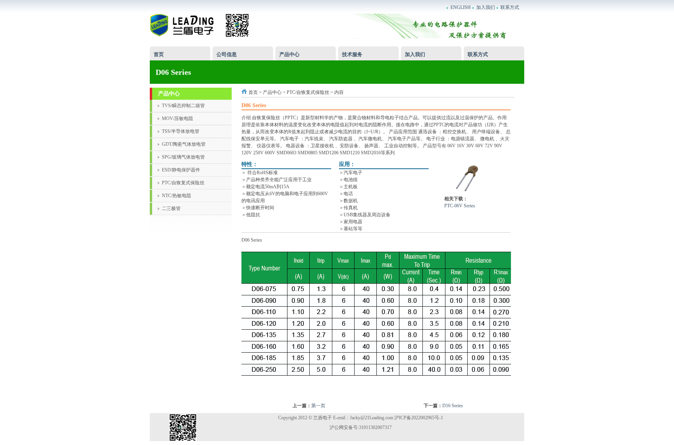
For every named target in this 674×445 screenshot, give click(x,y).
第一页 (318, 405)
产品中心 (289, 54)
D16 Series (452, 405)
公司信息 (226, 54)
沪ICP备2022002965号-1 (418, 417)
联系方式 (478, 54)
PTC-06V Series (459, 205)
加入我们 (415, 54)
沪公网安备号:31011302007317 (361, 427)
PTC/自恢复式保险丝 (308, 92)
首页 (159, 54)
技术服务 (352, 54)
